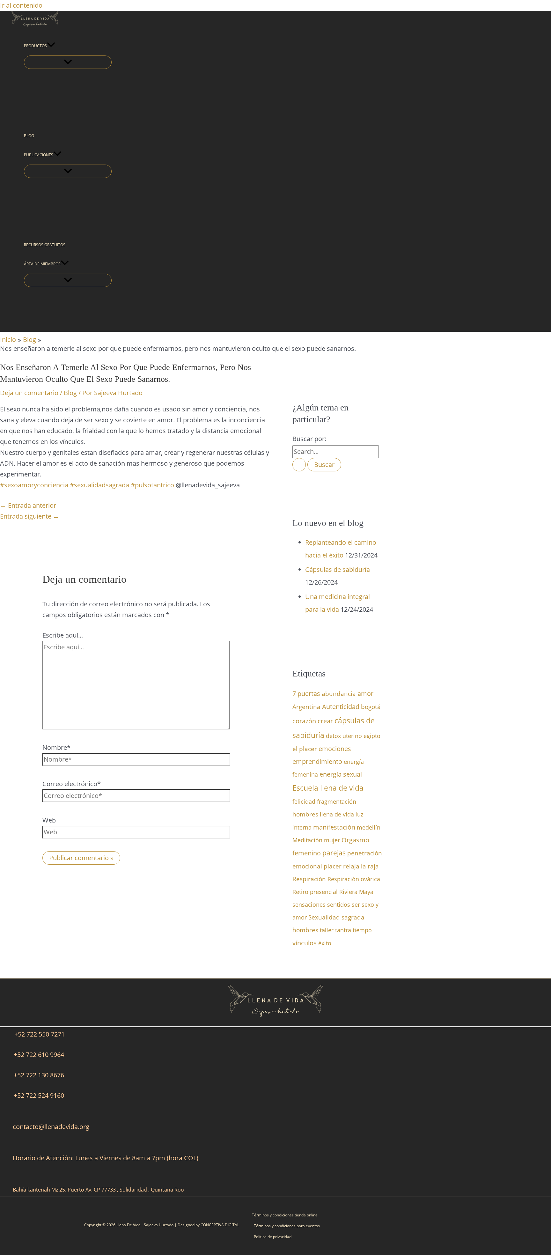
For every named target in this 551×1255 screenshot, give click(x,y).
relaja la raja (361, 866)
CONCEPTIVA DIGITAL (220, 1225)
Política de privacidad (272, 1236)
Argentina (306, 707)
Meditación (307, 840)
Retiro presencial (315, 892)
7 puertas (306, 693)
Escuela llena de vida (328, 788)
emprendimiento (317, 761)
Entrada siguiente (29, 516)
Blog (70, 392)
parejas (334, 852)
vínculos (304, 942)
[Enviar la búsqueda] (299, 464)
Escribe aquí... (62, 635)
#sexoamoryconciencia (34, 485)
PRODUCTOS (35, 45)
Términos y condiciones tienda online (285, 1215)
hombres (305, 814)
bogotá (371, 707)
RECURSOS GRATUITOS (44, 244)
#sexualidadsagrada (99, 485)
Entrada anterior (28, 505)
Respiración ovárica (353, 879)
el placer (304, 748)
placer (333, 866)
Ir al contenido (21, 5)
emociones (335, 748)
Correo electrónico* (71, 783)
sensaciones (309, 904)
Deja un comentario (29, 392)
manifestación (334, 827)
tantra (343, 930)
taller (327, 930)
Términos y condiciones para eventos (287, 1226)
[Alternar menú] (68, 62)
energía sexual (341, 774)
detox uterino (344, 736)
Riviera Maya (356, 892)
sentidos (338, 904)
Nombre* (56, 747)
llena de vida (337, 814)
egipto (372, 736)
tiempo (362, 930)
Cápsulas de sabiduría (337, 569)
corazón (304, 720)
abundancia (339, 694)
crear (325, 721)
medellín (368, 827)
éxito (324, 943)
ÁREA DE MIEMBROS (42, 264)
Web (49, 820)
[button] (51, 45)
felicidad (303, 801)
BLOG (29, 135)
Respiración (309, 879)
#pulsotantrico (152, 485)
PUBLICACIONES (38, 155)
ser (356, 904)
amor (365, 693)
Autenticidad (340, 706)
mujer (332, 840)
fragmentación (336, 801)
